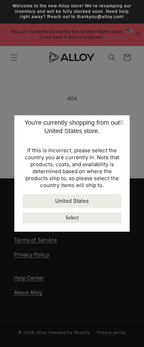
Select (72, 218)
